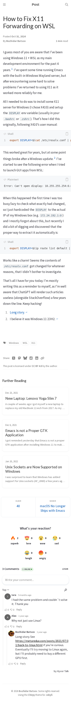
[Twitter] (14, 358)
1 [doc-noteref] (12, 69)
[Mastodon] (19, 358)
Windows (14, 343)
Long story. (17, 312)
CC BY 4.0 (37, 366)
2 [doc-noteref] (54, 157)
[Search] (66, 4)
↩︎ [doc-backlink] (26, 312)
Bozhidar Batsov (16, 41)
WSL (25, 343)
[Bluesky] (25, 358)
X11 (33, 343)
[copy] (66, 133)
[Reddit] (31, 358)
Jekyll (49, 694)
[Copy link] (42, 358)
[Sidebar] (4, 4)
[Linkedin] (37, 358)
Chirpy (31, 694)
